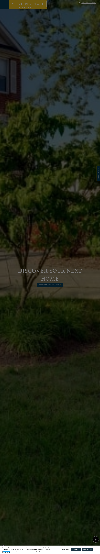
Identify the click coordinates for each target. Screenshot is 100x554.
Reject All (76, 549)
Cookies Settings (65, 549)
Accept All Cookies (87, 549)
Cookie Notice (6, 552)
